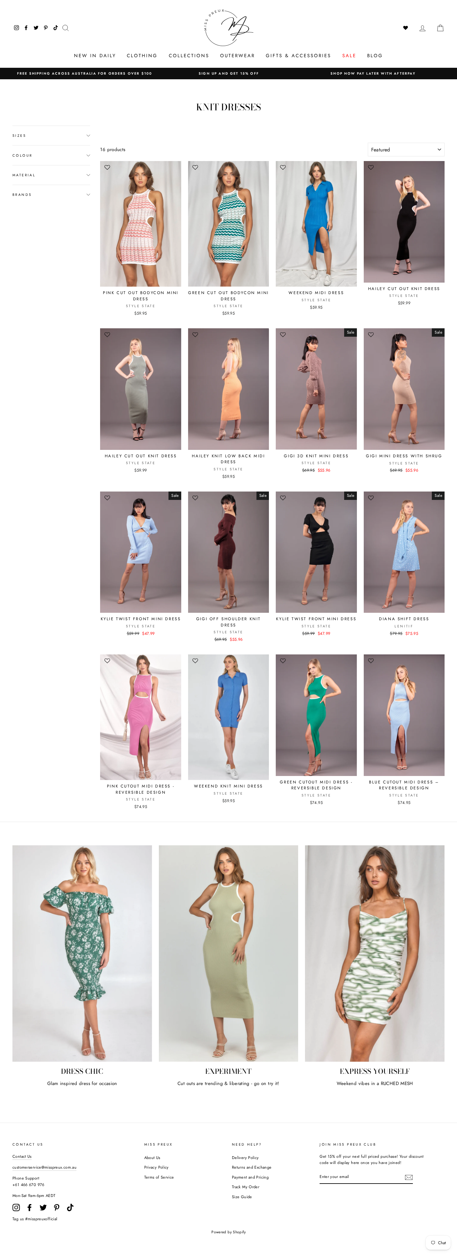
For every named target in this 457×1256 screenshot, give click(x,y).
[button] (107, 170)
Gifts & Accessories (298, 55)
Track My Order (245, 1187)
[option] (84, 73)
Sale (349, 55)
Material (23, 175)
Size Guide (242, 1197)
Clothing (142, 55)
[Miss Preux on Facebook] (29, 1207)
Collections (189, 55)
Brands (22, 194)
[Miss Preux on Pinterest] (56, 1207)
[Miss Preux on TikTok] (70, 1207)
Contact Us (22, 1156)
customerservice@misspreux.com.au (44, 1167)
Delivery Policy (245, 1158)
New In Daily (95, 55)
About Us (152, 1158)
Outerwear (237, 55)
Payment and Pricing (250, 1177)
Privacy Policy (156, 1167)
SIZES (19, 135)
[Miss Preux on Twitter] (43, 1207)
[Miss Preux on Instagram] (16, 1207)
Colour (22, 155)
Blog (375, 55)
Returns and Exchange (252, 1167)
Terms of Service (159, 1177)
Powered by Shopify (228, 1232)
